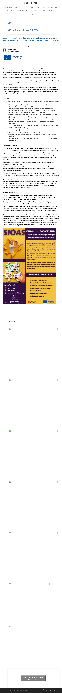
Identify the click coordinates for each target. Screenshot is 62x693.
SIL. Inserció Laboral (23, 10)
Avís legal (31, 690)
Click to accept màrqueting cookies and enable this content (33, 678)
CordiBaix (31, 2)
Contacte (31, 14)
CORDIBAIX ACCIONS (40, 10)
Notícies (52, 10)
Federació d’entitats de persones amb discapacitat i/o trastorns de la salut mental (31, 7)
